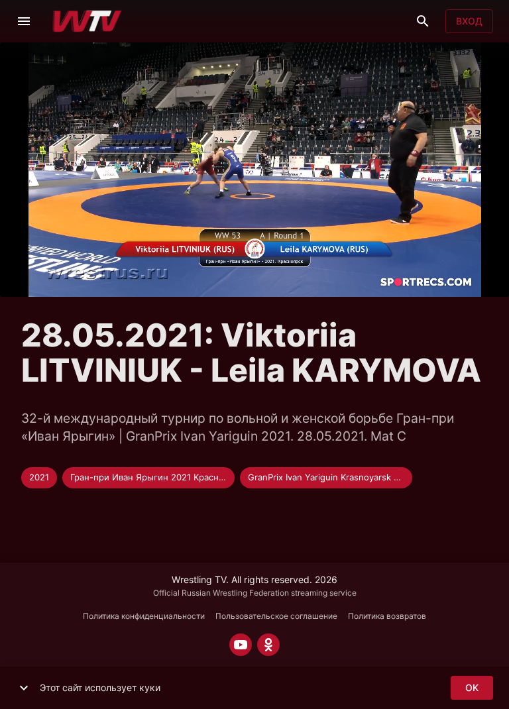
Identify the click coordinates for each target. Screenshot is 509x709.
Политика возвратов (387, 616)
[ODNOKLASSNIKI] (268, 644)
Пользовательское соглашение (276, 616)
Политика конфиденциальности (144, 616)
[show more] (24, 688)
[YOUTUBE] (240, 644)
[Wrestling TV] (87, 21)
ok (472, 687)
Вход (469, 21)
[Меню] (24, 21)
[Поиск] (423, 21)
